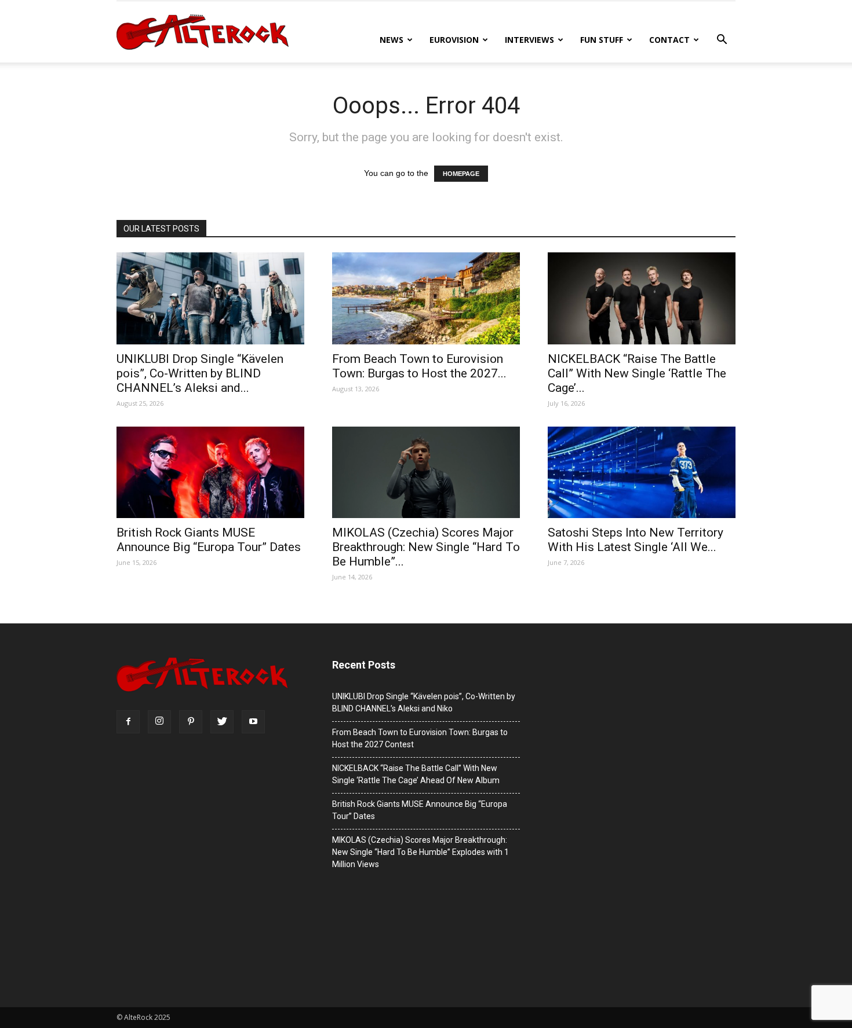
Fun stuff (601, 39)
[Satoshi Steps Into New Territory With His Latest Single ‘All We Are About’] (642, 473)
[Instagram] (159, 721)
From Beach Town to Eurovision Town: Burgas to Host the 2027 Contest (420, 738)
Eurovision (454, 39)
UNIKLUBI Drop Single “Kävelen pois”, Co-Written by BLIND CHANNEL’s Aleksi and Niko (423, 702)
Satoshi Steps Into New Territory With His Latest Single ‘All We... (635, 540)
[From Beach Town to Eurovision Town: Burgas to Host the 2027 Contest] (426, 298)
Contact (669, 39)
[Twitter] (222, 721)
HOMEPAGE (461, 173)
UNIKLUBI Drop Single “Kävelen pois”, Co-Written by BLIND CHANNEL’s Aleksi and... (199, 373)
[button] (722, 40)
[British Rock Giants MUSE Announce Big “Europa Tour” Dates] (210, 473)
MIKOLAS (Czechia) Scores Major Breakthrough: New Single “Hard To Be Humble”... (426, 547)
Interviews (529, 39)
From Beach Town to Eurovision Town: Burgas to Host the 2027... (419, 366)
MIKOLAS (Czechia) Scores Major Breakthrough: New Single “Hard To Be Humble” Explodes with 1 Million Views (420, 852)
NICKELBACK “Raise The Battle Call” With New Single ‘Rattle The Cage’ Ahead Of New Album (416, 774)
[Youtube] (253, 721)
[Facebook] (128, 721)
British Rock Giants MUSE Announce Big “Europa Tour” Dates (208, 540)
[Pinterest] (190, 721)
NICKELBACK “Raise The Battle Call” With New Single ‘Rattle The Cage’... (637, 373)
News (391, 39)
